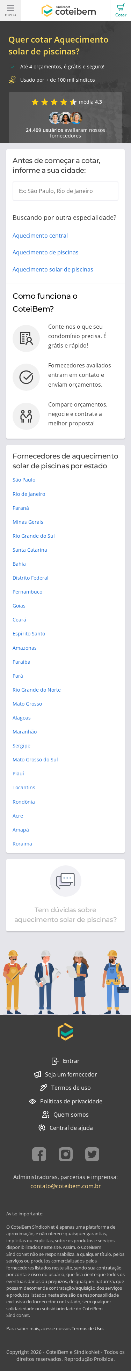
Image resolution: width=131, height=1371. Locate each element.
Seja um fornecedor (71, 1074)
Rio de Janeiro (29, 494)
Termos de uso (71, 1087)
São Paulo (24, 479)
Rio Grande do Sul (34, 535)
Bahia (19, 563)
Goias (19, 605)
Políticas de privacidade (71, 1101)
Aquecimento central (40, 235)
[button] (120, 10)
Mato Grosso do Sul (35, 759)
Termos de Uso (87, 1328)
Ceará (19, 619)
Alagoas (22, 717)
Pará (18, 675)
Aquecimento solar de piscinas (53, 269)
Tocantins (24, 787)
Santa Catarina (30, 549)
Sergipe (21, 745)
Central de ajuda (71, 1128)
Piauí (18, 773)
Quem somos (71, 1114)
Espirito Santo (29, 633)
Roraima (22, 843)
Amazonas (25, 647)
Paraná (21, 508)
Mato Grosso (27, 703)
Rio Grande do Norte (37, 689)
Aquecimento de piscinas (46, 252)
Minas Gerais (28, 522)
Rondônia (24, 801)
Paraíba (21, 661)
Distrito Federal (31, 577)
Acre (18, 815)
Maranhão (25, 731)
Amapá (21, 829)
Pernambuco (27, 591)
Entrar (71, 1061)
